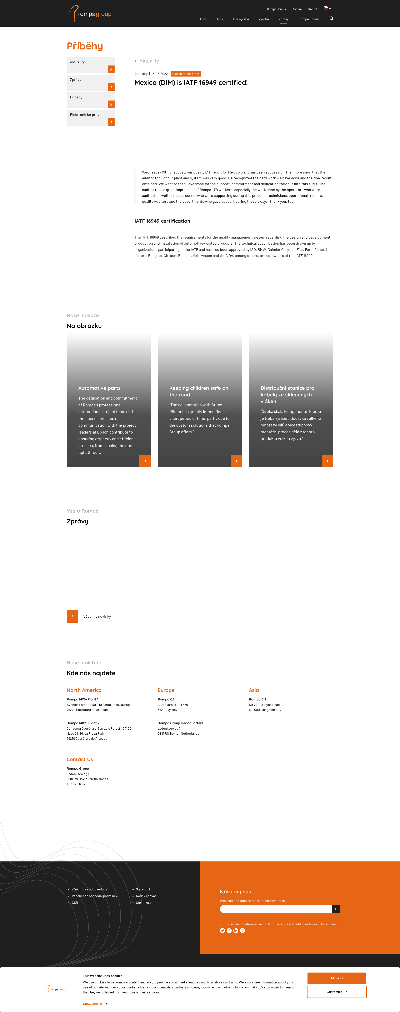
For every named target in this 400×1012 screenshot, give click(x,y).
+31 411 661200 (78, 784)
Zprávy (284, 19)
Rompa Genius (276, 9)
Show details (92, 1004)
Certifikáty (143, 902)
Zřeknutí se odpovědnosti (90, 889)
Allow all (337, 978)
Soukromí (143, 889)
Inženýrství (241, 19)
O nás (203, 19)
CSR (75, 902)
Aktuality (149, 61)
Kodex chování (146, 896)
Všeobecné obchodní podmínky (94, 896)
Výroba (264, 19)
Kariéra (297, 9)
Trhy (220, 19)
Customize (334, 991)
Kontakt (313, 9)
